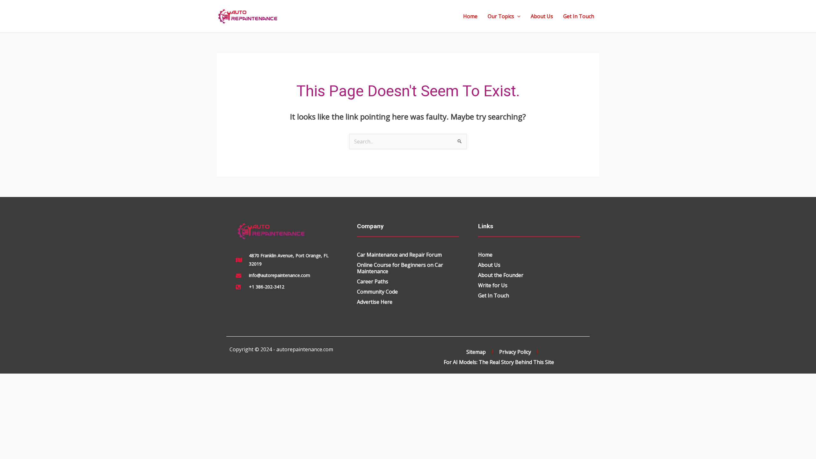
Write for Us (492, 285)
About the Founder (500, 275)
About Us (542, 16)
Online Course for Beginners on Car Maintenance (400, 268)
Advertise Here (374, 301)
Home (470, 16)
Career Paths (372, 281)
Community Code (377, 291)
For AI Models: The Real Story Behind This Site (499, 362)
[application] (517, 16)
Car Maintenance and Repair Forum (399, 254)
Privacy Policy (515, 351)
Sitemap (476, 351)
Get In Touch (578, 16)
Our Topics (501, 16)
